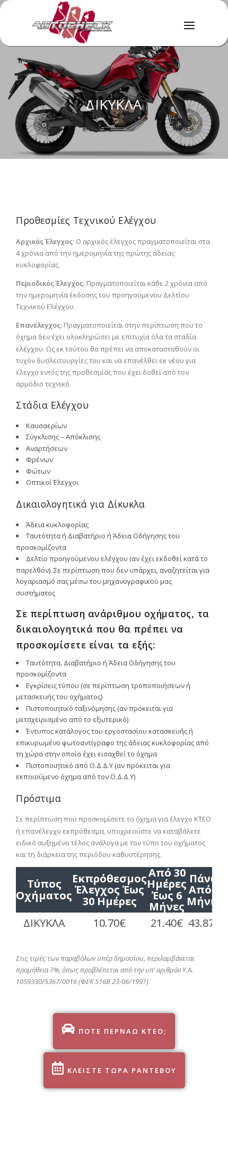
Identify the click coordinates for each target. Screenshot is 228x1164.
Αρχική (68, 44)
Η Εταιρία (73, 67)
